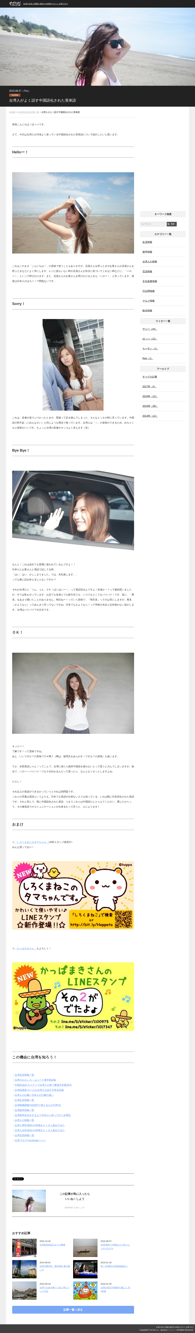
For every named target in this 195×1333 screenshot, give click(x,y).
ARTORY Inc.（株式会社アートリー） (163, 1330)
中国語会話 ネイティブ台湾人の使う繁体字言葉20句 (43, 1085)
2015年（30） (150, 406)
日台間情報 (148, 291)
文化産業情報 (149, 281)
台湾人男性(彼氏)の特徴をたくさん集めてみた (40, 1125)
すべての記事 (149, 376)
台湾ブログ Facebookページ (30, 1140)
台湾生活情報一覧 (24, 1100)
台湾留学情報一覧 (24, 1110)
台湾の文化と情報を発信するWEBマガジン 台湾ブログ (45, 4)
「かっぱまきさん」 (26, 948)
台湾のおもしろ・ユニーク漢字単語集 (35, 1080)
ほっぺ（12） (149, 338)
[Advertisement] (73, 1154)
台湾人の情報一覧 (24, 1120)
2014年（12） (150, 416)
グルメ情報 (148, 300)
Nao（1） (147, 358)
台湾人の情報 (149, 261)
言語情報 (14, 95)
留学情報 (147, 252)
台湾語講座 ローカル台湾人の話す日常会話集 (39, 1090)
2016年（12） (150, 396)
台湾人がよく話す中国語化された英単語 (42, 100)
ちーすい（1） (150, 348)
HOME (12, 112)
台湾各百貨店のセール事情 (52, 1245)
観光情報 (147, 310)
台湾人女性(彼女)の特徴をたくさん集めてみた (40, 1130)
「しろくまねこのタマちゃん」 (32, 842)
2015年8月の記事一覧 (28, 112)
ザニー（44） (149, 329)
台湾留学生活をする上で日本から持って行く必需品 (43, 1115)
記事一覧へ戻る (73, 1309)
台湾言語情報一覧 (24, 1075)
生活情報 (147, 242)
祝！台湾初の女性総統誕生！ (114, 1266)
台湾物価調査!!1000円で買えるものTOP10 (38, 1105)
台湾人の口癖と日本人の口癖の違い (34, 1095)
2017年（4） (149, 386)
